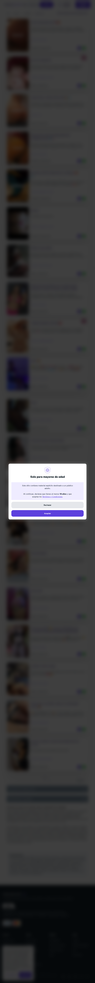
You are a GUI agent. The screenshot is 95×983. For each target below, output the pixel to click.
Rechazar (47, 505)
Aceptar (47, 513)
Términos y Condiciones (52, 497)
